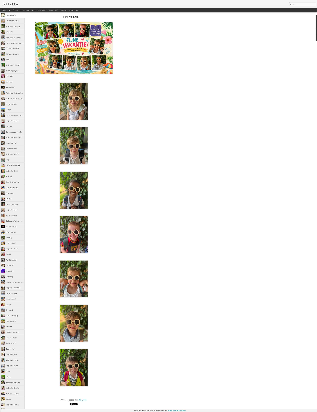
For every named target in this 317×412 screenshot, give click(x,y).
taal (43, 10)
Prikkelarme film (11, 226)
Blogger (170, 410)
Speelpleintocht (11, 338)
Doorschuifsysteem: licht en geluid (17, 115)
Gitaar (8, 371)
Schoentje (9, 176)
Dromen (9, 199)
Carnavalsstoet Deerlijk (14, 132)
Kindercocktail (11, 299)
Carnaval (9, 126)
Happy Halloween (12, 204)
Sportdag (9, 238)
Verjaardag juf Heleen (13, 37)
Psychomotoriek (11, 104)
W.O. (57, 10)
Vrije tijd (8, 304)
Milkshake (9, 32)
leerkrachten (24, 10)
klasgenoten (36, 10)
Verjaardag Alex (11, 354)
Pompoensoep (11, 243)
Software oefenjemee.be (14, 221)
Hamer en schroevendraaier (15, 43)
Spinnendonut (11, 232)
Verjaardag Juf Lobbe (13, 288)
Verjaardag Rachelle (13, 65)
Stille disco (9, 76)
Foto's (15, 10)
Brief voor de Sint (12, 187)
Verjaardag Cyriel (12, 171)
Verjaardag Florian (12, 121)
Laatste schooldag (12, 21)
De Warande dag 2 (12, 48)
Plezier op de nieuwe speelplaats (17, 282)
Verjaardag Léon (11, 210)
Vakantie (9, 327)
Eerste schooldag (12, 315)
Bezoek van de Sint (12, 182)
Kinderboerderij (11, 143)
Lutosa (8, 399)
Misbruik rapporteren (179, 410)
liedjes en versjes (67, 10)
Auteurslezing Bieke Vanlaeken (16, 98)
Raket (8, 377)
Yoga (8, 59)
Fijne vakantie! (11, 15)
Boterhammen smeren (13, 137)
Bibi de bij (9, 276)
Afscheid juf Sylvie (12, 71)
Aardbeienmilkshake (13, 382)
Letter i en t (9, 265)
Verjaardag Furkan (12, 360)
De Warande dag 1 (12, 54)
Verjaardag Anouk (12, 249)
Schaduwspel (10, 193)
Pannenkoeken (11, 343)
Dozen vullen (10, 349)
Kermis (8, 254)
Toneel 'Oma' (10, 87)
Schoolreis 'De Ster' (12, 393)
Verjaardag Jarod (12, 366)
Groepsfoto (9, 310)
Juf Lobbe (83, 400)
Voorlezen (9, 82)
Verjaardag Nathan (12, 154)
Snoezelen (9, 271)
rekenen (50, 10)
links (77, 10)
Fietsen (8, 110)
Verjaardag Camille (12, 388)
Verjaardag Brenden (13, 26)
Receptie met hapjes (13, 165)
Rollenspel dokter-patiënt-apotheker (18, 93)
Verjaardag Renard (12, 404)
